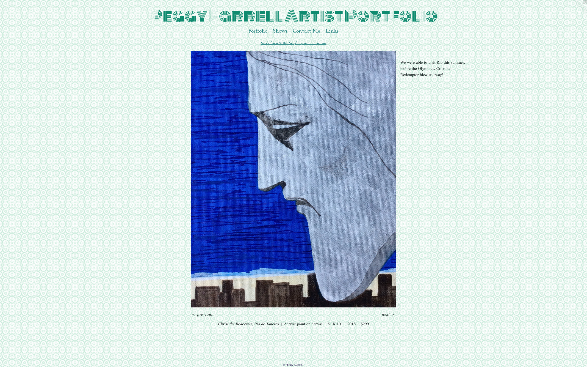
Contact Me (306, 31)
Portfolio (258, 31)
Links (332, 31)
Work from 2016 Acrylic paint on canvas (294, 43)
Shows (280, 31)
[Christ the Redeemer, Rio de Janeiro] (293, 179)
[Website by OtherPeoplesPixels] (578, 9)
